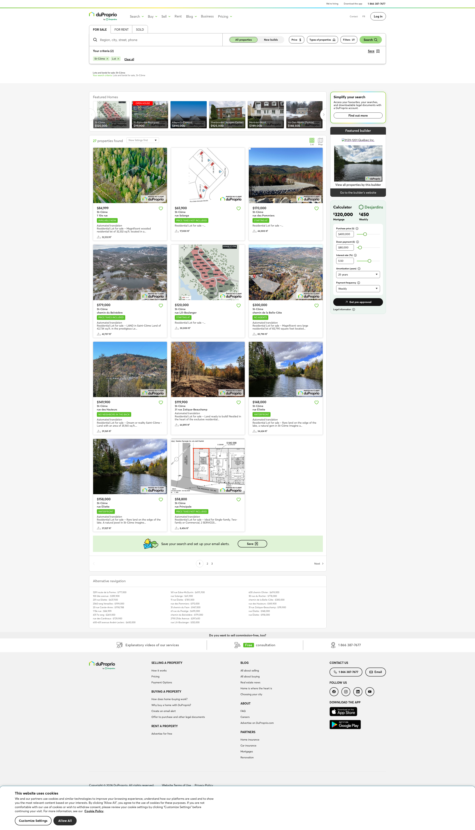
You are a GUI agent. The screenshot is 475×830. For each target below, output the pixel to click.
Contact (354, 16)
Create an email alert (163, 711)
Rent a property (164, 726)
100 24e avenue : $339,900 (106, 596)
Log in (378, 16)
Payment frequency (346, 282)
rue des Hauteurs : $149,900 (262, 603)
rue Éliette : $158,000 (259, 614)
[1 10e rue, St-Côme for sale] (130, 175)
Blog (244, 663)
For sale (100, 29)
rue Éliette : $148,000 (259, 611)
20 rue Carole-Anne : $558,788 (108, 607)
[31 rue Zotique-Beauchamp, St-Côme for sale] (208, 369)
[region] (237, 808)
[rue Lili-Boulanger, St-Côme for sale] (208, 272)
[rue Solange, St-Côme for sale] (208, 175)
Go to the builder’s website (358, 192)
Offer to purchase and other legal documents (178, 717)
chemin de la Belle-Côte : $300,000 (266, 599)
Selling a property (166, 663)
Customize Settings (33, 821)
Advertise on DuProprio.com (257, 723)
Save (250, 544)
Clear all (129, 59)
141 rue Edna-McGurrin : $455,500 (188, 592)
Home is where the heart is (256, 688)
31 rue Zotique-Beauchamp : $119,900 (267, 607)
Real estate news (250, 682)
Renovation (247, 757)
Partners (247, 732)
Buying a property (166, 691)
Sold (140, 29)
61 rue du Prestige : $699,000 (185, 611)
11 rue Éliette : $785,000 (182, 599)
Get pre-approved (360, 302)
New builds (271, 39)
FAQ (243, 711)
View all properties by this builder (358, 184)
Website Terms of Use (176, 785)
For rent (121, 29)
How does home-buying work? (169, 699)
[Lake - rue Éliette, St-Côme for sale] (286, 369)
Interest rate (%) (344, 255)
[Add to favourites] (160, 208)
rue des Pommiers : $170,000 (185, 603)
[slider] (365, 234)
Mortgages (246, 751)
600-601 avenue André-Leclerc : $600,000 (114, 622)
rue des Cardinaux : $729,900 (107, 618)
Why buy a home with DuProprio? (171, 705)
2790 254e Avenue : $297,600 (185, 618)
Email (378, 672)
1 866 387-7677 (376, 3)
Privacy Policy (204, 785)
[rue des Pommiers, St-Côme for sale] (286, 175)
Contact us (339, 663)
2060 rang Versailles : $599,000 (108, 603)
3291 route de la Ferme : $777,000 (109, 592)
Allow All (65, 821)
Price (294, 39)
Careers (245, 717)
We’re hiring (332, 3)
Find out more (358, 115)
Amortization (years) (346, 268)
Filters (346, 39)
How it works (159, 670)
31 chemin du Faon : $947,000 (185, 607)
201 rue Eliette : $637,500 (105, 599)
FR (363, 16)
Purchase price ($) (345, 228)
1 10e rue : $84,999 (102, 611)
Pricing (155, 676)
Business (207, 16)
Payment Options (161, 682)
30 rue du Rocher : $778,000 (263, 596)
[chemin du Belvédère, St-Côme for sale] (130, 272)
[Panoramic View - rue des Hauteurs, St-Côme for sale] (130, 369)
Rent (178, 16)
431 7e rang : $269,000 (104, 614)
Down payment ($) (345, 241)
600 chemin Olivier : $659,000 (264, 592)
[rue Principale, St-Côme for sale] (208, 466)
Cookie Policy (94, 811)
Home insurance (249, 739)
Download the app (353, 3)
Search (368, 40)
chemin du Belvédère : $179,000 (187, 614)
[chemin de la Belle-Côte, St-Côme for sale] (286, 272)
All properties (243, 39)
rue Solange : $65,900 (182, 596)
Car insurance (248, 745)
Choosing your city (251, 694)
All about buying (250, 676)
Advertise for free (161, 733)
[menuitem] (194, 673)
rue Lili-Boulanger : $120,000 (185, 622)
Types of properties (320, 39)
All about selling (249, 670)
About (245, 703)
